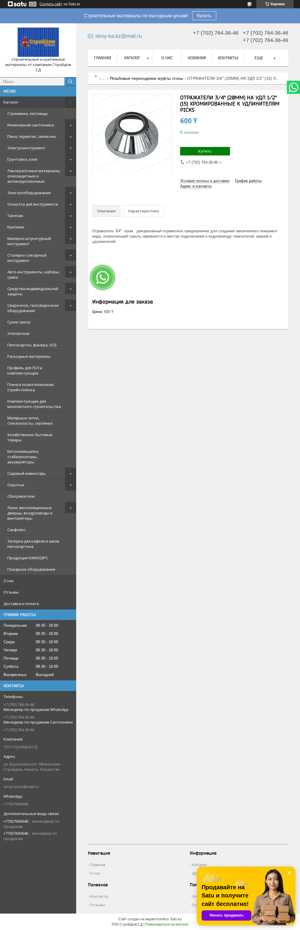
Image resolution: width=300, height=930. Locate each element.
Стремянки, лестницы (27, 113)
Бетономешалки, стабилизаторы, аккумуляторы (23, 457)
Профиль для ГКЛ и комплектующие (24, 370)
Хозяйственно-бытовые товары (29, 437)
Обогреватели (21, 496)
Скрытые (15, 484)
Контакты (228, 57)
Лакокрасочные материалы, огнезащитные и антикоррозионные (34, 176)
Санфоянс (16, 529)
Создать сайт (51, 4)
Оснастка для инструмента (32, 204)
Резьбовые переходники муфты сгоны (146, 78)
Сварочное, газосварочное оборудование (33, 308)
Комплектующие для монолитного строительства (34, 404)
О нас (9, 580)
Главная (102, 57)
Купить (204, 15)
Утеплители (18, 333)
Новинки (197, 57)
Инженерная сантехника (30, 125)
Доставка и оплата (21, 603)
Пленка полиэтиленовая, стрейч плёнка (30, 387)
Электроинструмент (26, 147)
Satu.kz (176, 919)
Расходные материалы (28, 356)
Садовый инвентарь (26, 473)
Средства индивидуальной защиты (32, 291)
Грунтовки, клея (22, 159)
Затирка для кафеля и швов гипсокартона (33, 543)
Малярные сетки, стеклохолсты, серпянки (29, 420)
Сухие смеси (18, 322)
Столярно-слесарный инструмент (27, 258)
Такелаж (15, 215)
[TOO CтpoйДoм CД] (38, 42)
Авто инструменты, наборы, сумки (33, 274)
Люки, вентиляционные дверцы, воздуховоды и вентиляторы (29, 513)
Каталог (11, 102)
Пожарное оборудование (31, 569)
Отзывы (11, 592)
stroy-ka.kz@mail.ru (21, 786)
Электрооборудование (29, 192)
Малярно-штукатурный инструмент (29, 241)
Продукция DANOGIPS (27, 557)
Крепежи (15, 227)
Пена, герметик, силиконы (31, 136)
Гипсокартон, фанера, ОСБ (32, 345)
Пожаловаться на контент (167, 924)
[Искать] (70, 81)
